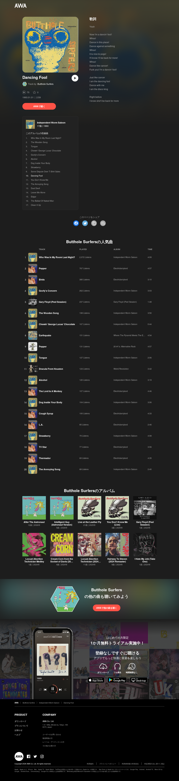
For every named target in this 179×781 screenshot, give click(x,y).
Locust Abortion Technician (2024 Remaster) (89, 561)
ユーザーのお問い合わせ (52, 734)
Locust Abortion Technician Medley (34, 560)
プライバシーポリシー (107, 763)
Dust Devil (35, 188)
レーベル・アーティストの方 (53, 742)
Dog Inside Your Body (40, 163)
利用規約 (90, 763)
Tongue (34, 146)
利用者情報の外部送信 (130, 763)
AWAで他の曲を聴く (106, 607)
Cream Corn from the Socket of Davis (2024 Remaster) (61, 561)
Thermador (45, 458)
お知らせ (18, 730)
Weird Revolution (121, 368)
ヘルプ (17, 734)
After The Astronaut (34, 522)
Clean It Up (36, 205)
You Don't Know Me (39, 179)
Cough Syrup (46, 413)
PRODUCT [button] (21, 714)
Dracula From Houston (51, 368)
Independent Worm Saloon (51, 122)
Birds (42, 279)
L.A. (41, 424)
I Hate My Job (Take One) (145, 560)
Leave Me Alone (38, 192)
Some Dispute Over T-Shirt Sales (45, 171)
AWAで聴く (39, 106)
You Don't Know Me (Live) (117, 523)
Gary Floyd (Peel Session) (52, 301)
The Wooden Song (39, 142)
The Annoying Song (39, 184)
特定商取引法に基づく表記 (154, 763)
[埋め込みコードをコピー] (103, 223)
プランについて (21, 725)
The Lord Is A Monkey (50, 391)
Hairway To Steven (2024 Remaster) (117, 560)
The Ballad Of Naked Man (42, 200)
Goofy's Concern (38, 154)
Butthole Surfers (45, 84)
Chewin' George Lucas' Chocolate (46, 150)
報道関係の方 (48, 738)
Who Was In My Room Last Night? (46, 138)
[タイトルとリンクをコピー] (94, 223)
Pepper (43, 268)
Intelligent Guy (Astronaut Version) (61, 523)
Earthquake (45, 335)
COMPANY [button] (49, 714)
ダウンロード (20, 721)
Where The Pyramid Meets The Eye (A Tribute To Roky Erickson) (142, 335)
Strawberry (36, 167)
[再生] (75, 78)
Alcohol (34, 159)
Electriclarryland (121, 268)
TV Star (43, 447)
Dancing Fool (69, 702)
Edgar (33, 196)
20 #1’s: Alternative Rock (125, 346)
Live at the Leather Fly (89, 522)
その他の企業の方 (49, 745)
